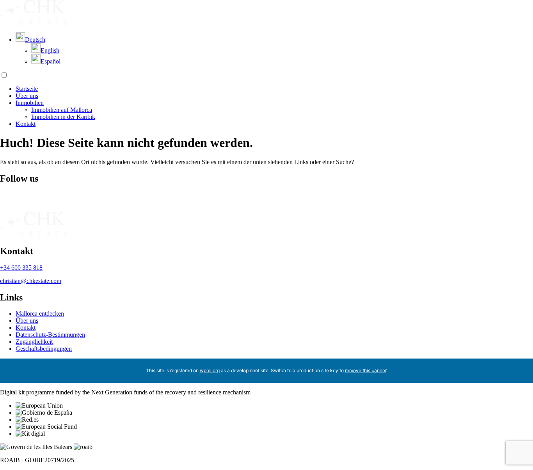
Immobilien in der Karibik (63, 116)
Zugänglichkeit (34, 341)
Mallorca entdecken (40, 313)
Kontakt (26, 123)
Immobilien (30, 102)
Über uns (27, 95)
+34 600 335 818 (21, 267)
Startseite (27, 88)
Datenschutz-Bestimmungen (50, 334)
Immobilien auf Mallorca (61, 109)
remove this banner (365, 370)
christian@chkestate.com (30, 280)
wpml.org (210, 370)
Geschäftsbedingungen (44, 348)
